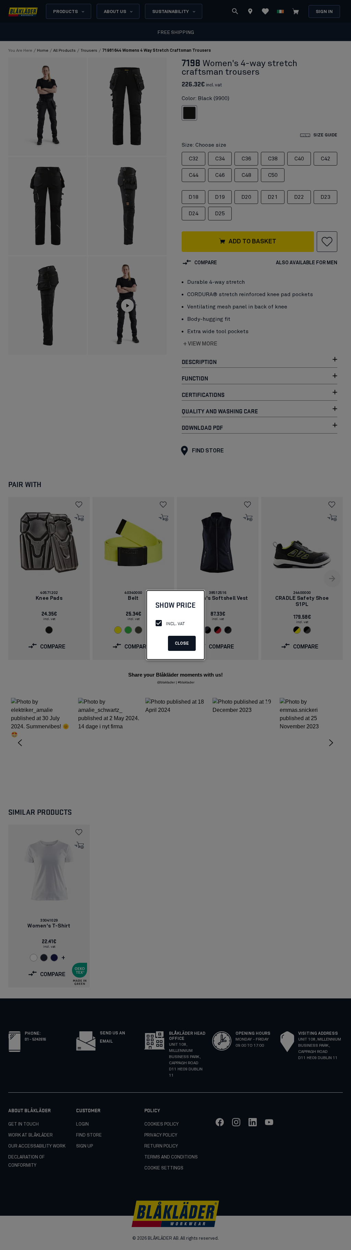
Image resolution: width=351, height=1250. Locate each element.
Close (182, 644)
